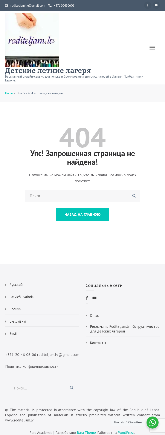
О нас (94, 315)
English (15, 309)
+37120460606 (64, 6)
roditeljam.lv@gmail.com (28, 6)
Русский (16, 284)
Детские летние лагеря (48, 71)
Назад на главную (82, 214)
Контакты (98, 342)
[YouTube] (156, 5)
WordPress (126, 432)
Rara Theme (86, 432)
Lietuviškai (17, 321)
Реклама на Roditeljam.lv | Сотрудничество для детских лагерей (124, 329)
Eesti (13, 333)
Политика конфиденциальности (31, 366)
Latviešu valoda (21, 297)
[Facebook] (147, 5)
